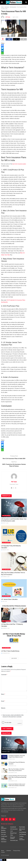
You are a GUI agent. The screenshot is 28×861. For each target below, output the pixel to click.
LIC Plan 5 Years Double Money (10, 651)
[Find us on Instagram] (10, 819)
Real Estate (22, 827)
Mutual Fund (13, 833)
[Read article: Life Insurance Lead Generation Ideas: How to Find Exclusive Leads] (14, 508)
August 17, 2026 (6, 751)
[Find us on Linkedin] (13, 819)
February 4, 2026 (5, 549)
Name (3, 694)
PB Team (8, 17)
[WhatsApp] (14, 53)
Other (11, 835)
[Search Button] (26, 2)
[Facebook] (14, 45)
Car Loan (3, 834)
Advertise (8, 850)
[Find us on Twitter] (6, 819)
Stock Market (22, 832)
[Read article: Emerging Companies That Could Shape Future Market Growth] (4, 757)
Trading (21, 836)
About (2, 850)
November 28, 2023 (6, 653)
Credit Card (4, 836)
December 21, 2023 (5, 628)
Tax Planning (22, 834)
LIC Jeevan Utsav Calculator (9, 599)
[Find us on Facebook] (2, 819)
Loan (11, 831)
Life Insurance (13, 7)
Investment (13, 827)
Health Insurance (3, 839)
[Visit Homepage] (14, 2)
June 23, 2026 (12, 759)
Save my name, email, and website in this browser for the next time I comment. (13, 715)
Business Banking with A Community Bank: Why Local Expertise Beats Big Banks (18, 777)
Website (3, 708)
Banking (3, 830)
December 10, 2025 (5, 576)
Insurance (7, 7)
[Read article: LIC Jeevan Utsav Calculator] (14, 588)
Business (3, 832)
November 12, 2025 (13, 780)
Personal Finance (12, 838)
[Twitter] (14, 48)
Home (2, 7)
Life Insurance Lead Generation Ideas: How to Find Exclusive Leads (13, 748)
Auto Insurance (3, 827)
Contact (3, 852)
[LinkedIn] (14, 50)
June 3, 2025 (4, 601)
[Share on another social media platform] (23, 39)
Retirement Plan (22, 829)
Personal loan (14, 840)
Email (3, 701)
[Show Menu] (2, 2)
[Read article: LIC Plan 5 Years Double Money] (14, 640)
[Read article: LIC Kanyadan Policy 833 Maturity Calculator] (14, 535)
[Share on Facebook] (9, 39)
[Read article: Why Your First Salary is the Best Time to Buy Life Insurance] (14, 561)
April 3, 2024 (15, 17)
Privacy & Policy (16, 850)
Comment (4, 674)
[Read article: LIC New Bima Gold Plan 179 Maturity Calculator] (14, 613)
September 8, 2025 (13, 787)
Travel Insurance (21, 839)
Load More (14, 658)
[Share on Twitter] (16, 39)
